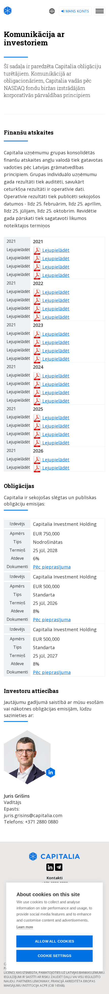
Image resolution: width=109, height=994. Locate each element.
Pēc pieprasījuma (52, 567)
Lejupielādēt (55, 250)
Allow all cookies (54, 941)
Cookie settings (54, 956)
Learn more (24, 927)
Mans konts (76, 11)
